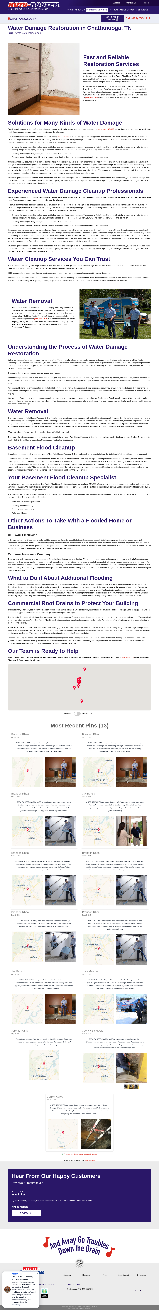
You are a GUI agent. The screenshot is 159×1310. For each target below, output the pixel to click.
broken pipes (63, 137)
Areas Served (127, 9)
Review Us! (26, 1219)
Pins (105, 1281)
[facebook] (136, 1297)
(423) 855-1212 (137, 18)
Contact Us (142, 9)
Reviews (113, 9)
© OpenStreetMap (89, 1160)
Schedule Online (112, 18)
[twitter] (140, 1297)
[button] (74, 688)
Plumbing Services (96, 9)
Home (70, 9)
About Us (80, 9)
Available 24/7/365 (106, 129)
